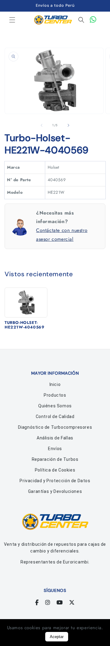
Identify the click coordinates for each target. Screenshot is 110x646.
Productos (55, 395)
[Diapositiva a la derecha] (68, 125)
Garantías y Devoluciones (55, 491)
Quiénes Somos (55, 405)
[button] (12, 20)
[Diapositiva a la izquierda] (41, 125)
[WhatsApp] (93, 19)
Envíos (55, 448)
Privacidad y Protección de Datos (55, 480)
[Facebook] (37, 602)
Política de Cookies (55, 470)
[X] (72, 602)
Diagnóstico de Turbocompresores (55, 427)
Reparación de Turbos (55, 459)
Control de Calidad (55, 416)
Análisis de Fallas (55, 437)
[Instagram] (47, 602)
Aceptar (57, 636)
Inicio (55, 384)
